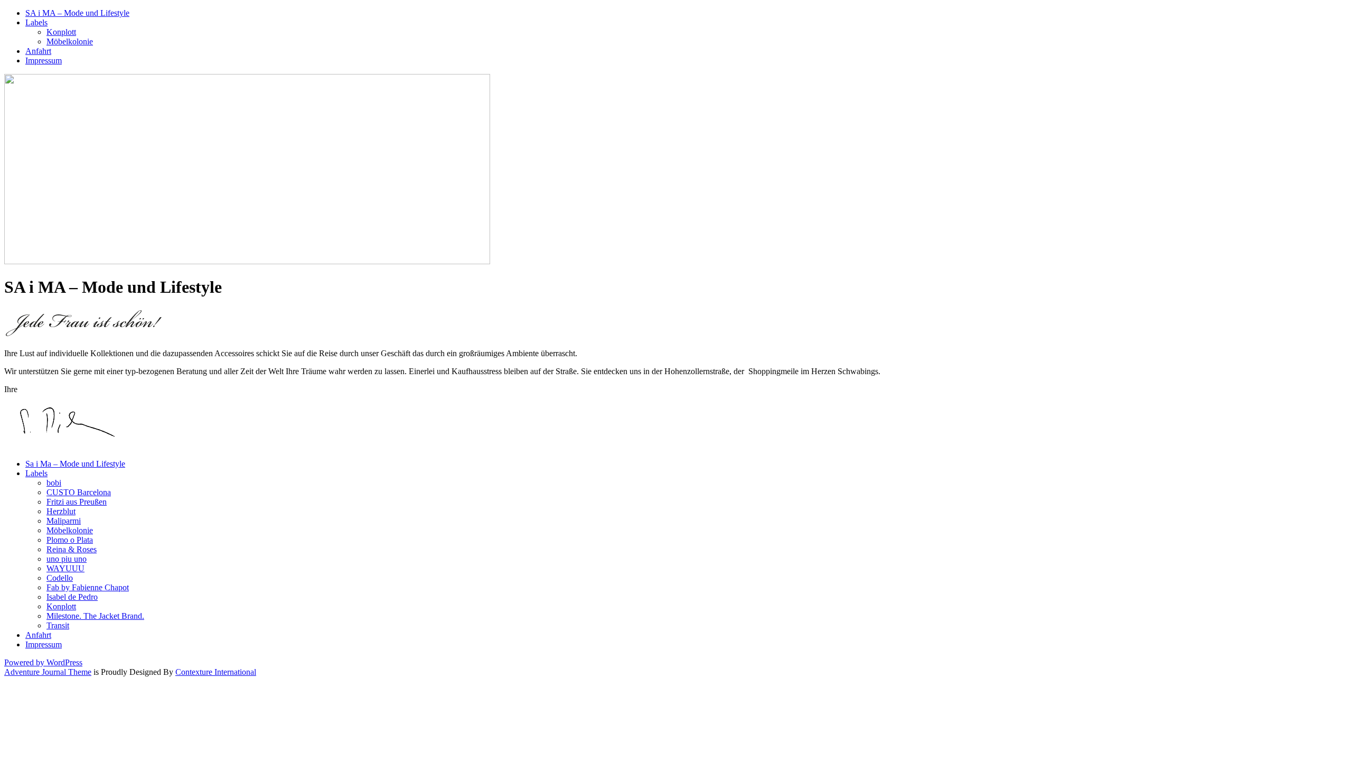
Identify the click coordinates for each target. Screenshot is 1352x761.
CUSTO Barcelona (78, 492)
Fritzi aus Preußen (76, 501)
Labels (36, 22)
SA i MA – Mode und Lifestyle (77, 12)
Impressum (43, 60)
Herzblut (61, 511)
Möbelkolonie (69, 41)
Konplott (61, 31)
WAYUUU (65, 568)
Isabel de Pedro (72, 596)
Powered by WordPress (43, 662)
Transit (57, 625)
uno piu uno (66, 558)
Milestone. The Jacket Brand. (95, 615)
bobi (53, 482)
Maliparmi (63, 520)
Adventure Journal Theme (47, 671)
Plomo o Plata (69, 539)
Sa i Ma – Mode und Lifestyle (75, 463)
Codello (59, 577)
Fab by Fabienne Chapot (87, 587)
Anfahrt (38, 51)
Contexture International (215, 671)
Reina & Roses (71, 549)
